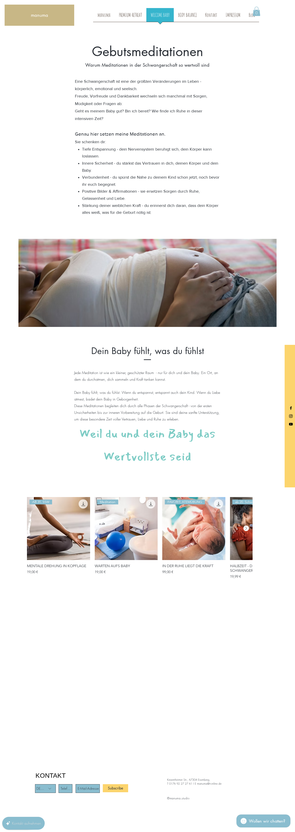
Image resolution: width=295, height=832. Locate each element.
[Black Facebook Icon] (291, 408)
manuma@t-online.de (209, 784)
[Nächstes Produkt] (246, 528)
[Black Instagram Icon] (291, 416)
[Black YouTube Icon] (291, 424)
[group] (140, 538)
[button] (256, 11)
